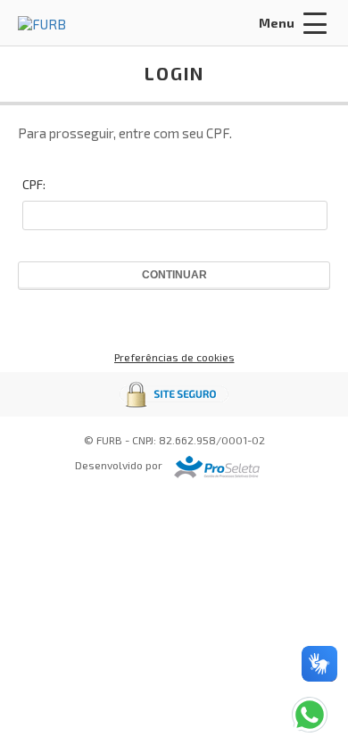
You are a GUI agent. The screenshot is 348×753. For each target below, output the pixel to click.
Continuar (174, 275)
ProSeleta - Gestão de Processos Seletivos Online (217, 467)
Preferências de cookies (174, 357)
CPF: (34, 184)
